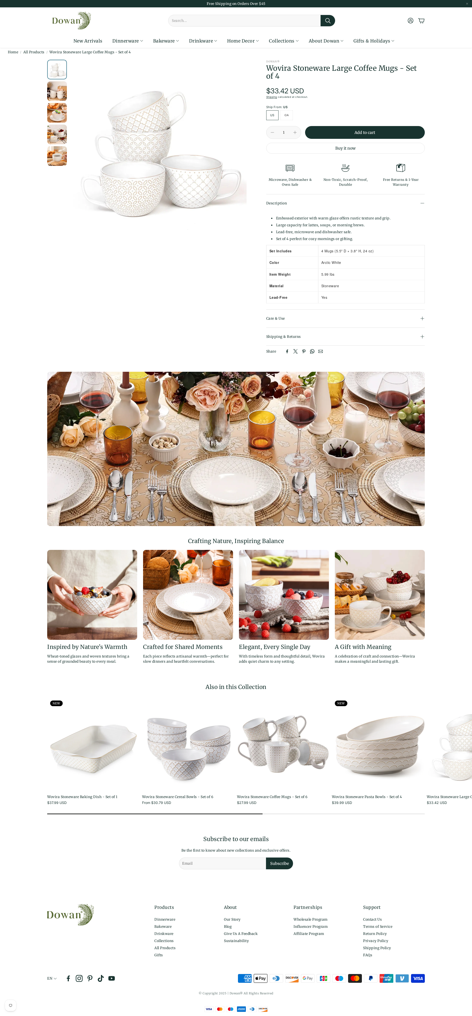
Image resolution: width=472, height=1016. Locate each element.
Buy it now (345, 148)
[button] (251, 20)
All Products (33, 52)
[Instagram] (79, 978)
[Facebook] (287, 351)
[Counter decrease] (272, 132)
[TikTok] (100, 978)
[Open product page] (188, 744)
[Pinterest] (304, 351)
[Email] (320, 351)
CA (286, 115)
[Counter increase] (295, 132)
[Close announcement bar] (467, 3)
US (272, 115)
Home (13, 52)
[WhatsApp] (312, 351)
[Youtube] (111, 978)
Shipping (271, 96)
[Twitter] (295, 351)
